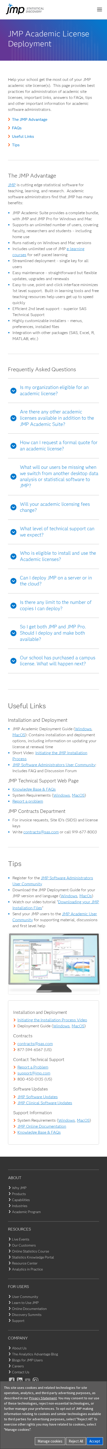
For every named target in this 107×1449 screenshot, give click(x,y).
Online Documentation (29, 1308)
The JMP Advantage (29, 119)
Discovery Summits (27, 1314)
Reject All (76, 1441)
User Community (25, 1296)
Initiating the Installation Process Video (52, 1020)
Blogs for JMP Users (27, 1360)
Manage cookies (50, 1441)
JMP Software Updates (37, 1096)
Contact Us (20, 1372)
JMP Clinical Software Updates (44, 1102)
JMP (12, 184)
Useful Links (23, 136)
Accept (94, 1441)
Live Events (20, 1239)
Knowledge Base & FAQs (34, 789)
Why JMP (19, 1188)
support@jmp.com (33, 1073)
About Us (19, 1348)
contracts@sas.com (41, 832)
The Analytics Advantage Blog (35, 1354)
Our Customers (24, 1245)
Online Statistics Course (30, 1251)
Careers (18, 1366)
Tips (16, 145)
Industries (19, 1206)
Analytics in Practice (27, 1269)
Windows (83, 728)
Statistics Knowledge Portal (33, 1257)
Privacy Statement (43, 1398)
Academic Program (26, 1212)
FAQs (17, 128)
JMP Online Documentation (41, 1126)
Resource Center (25, 1263)
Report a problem (27, 801)
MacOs (85, 896)
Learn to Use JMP (25, 1302)
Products (19, 1194)
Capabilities (21, 1200)
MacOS (18, 734)
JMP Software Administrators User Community (53, 764)
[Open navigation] (99, 9)
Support (18, 1320)
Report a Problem (32, 1067)
